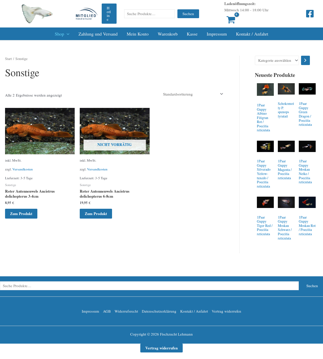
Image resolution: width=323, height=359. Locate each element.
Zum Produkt (21, 213)
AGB (107, 311)
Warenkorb (168, 34)
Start (8, 58)
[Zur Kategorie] (305, 60)
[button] (109, 14)
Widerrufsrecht (126, 311)
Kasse (192, 34)
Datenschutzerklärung (159, 311)
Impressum (217, 34)
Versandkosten (22, 169)
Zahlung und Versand (98, 34)
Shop (59, 34)
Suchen (188, 13)
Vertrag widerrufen (226, 311)
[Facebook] (310, 13)
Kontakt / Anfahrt (252, 34)
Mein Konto (138, 34)
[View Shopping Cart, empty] (223, 20)
